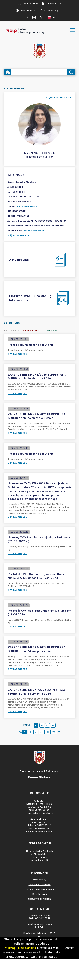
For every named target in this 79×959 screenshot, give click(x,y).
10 (36, 725)
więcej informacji (59, 97)
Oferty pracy (33, 330)
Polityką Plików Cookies (20, 948)
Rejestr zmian (39, 894)
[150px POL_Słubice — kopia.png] (39, 50)
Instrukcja (54, 3)
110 (54, 732)
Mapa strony (31, 3)
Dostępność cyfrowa (40, 884)
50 (47, 725)
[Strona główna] (7, 72)
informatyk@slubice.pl (43, 831)
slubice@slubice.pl (27, 206)
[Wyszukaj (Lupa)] (71, 72)
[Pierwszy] (20, 732)
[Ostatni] (58, 732)
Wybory (52, 330)
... (41, 732)
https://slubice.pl (34, 230)
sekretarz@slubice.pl (43, 813)
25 (41, 725)
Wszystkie (11, 330)
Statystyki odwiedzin (39, 899)
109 (47, 732)
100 (53, 725)
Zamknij (70, 948)
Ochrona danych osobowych (40, 889)
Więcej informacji (19, 235)
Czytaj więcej (17, 354)
